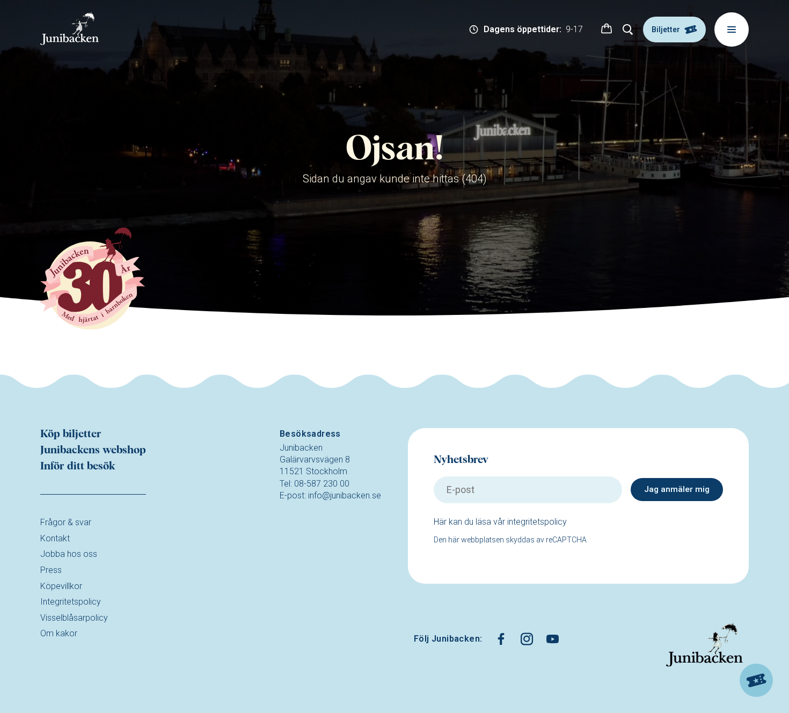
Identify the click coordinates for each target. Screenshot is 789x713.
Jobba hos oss (68, 554)
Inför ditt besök (77, 466)
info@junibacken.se (344, 495)
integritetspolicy (537, 522)
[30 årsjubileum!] (93, 278)
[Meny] (731, 29)
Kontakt (55, 538)
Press (51, 570)
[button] (606, 29)
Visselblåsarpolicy (74, 618)
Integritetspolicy (70, 602)
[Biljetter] (756, 680)
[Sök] (628, 29)
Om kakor (58, 633)
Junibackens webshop (93, 450)
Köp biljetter (70, 434)
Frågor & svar (65, 522)
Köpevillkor (61, 586)
